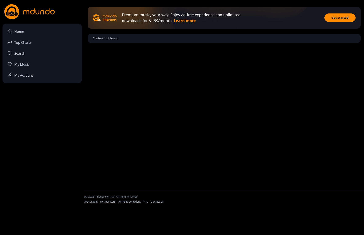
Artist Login (91, 201)
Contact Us (157, 201)
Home (19, 31)
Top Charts (23, 42)
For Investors (107, 201)
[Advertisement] (182, 223)
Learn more (185, 20)
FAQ (145, 201)
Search (19, 53)
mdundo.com (102, 196)
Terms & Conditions (129, 201)
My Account (23, 75)
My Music (21, 64)
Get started (340, 18)
